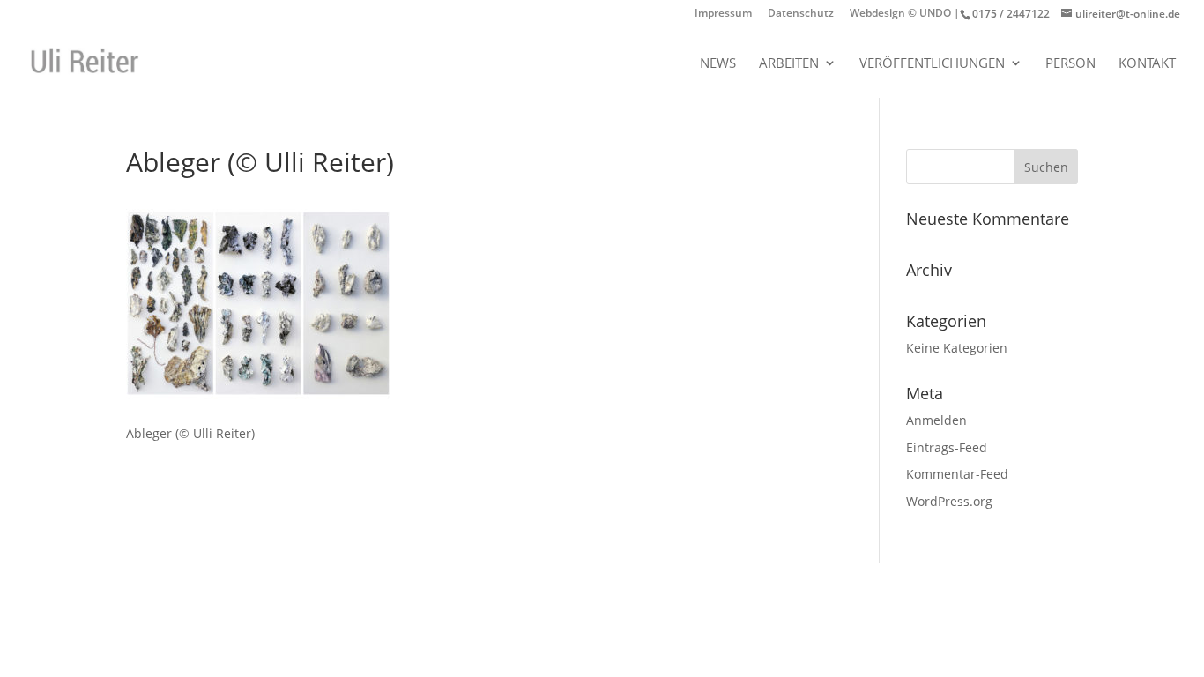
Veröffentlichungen (932, 63)
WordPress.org (949, 501)
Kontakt (1147, 63)
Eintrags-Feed (946, 447)
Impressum (723, 14)
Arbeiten (789, 63)
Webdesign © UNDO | (905, 14)
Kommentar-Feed (957, 473)
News (718, 63)
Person (1070, 63)
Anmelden (936, 420)
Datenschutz (801, 14)
